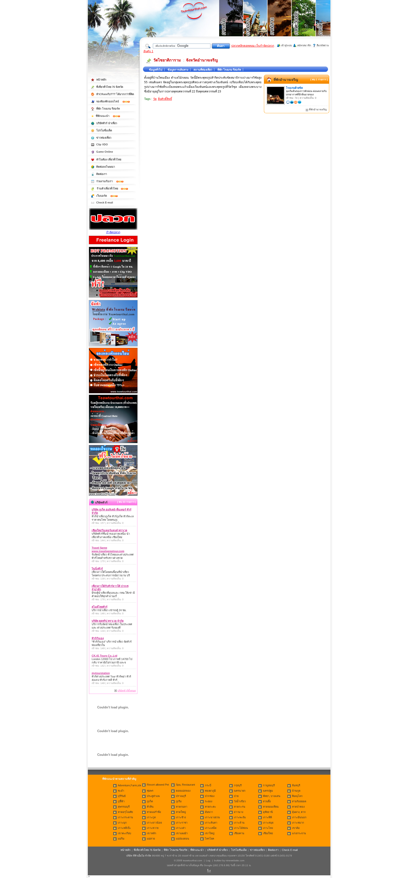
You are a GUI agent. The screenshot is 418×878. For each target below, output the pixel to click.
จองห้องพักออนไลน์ (108, 101)
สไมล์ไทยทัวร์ (99, 606)
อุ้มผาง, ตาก (299, 811)
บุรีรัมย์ (122, 796)
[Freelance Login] (113, 244)
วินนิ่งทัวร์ (97, 568)
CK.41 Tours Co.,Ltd (104, 655)
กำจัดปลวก (113, 232)
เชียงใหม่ (268, 833)
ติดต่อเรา (101, 174)
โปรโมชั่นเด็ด (104, 130)
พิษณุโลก (297, 796)
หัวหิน (150, 806)
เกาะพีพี (267, 817)
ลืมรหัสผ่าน (323, 45)
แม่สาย (151, 838)
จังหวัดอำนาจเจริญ (202, 60)
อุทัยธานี (268, 811)
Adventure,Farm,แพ (129, 785)
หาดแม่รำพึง (154, 811)
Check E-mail (104, 202)
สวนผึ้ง (267, 801)
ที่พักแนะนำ (103, 115)
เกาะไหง (268, 827)
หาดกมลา (181, 806)
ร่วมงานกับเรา (104, 181)
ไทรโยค (209, 838)
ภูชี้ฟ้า (121, 801)
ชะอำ (121, 790)
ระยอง (208, 801)
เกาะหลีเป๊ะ (124, 827)
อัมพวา (209, 811)
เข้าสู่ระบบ (286, 45)
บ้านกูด (296, 790)
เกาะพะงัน (240, 817)
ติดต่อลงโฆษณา (105, 166)
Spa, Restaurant (185, 784)
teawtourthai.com (192, 860)
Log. (208, 860)
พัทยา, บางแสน (271, 796)
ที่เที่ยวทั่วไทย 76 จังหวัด (109, 86)
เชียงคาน (239, 833)
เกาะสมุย (268, 822)
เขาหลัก (151, 833)
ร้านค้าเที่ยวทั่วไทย (107, 188)
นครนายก (240, 790)
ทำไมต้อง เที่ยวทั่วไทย (108, 159)
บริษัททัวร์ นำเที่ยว (106, 123)
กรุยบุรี (238, 785)
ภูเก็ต (150, 801)
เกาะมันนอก (299, 817)
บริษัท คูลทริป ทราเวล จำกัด (108, 620)
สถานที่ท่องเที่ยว (203, 69)
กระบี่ (208, 785)
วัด (155, 99)
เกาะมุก (122, 822)
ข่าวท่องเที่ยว (103, 137)
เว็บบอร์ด (102, 195)
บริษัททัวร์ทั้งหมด (127, 690)
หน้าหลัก (101, 79)
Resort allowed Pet (158, 784)
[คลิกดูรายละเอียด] (113, 298)
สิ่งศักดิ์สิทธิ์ (165, 99)
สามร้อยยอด (299, 801)
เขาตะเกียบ (124, 833)
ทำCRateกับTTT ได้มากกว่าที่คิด (115, 94)
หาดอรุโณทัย (125, 811)
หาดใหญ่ (181, 811)
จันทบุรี (296, 785)
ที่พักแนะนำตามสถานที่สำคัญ (119, 778)
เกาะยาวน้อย (154, 822)
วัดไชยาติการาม (167, 60)
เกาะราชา (181, 822)
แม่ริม (121, 838)
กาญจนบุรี (269, 785)
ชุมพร (150, 790)
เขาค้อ (296, 827)
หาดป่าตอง (298, 806)
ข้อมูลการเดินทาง (178, 69)
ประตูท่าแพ (153, 796)
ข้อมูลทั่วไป (155, 69)
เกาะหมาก (298, 822)
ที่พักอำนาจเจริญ (286, 80)
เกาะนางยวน (212, 817)
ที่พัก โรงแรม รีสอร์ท (229, 69)
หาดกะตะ (210, 806)
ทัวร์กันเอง (98, 638)
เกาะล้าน (239, 822)
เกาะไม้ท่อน (241, 827)
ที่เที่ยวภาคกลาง (255, 24)
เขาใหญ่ (209, 833)
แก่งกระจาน (299, 833)
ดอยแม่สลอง (183, 790)
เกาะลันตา (211, 822)
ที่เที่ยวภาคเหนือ (231, 24)
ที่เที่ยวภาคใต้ (328, 24)
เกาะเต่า (181, 827)
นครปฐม (268, 790)
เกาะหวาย (152, 827)
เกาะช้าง (181, 817)
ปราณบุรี (181, 796)
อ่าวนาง (238, 811)
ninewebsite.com (235, 860)
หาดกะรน (239, 806)
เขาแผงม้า (182, 833)
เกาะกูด (151, 817)
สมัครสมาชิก (304, 45)
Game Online (104, 151)
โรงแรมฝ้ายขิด (294, 87)
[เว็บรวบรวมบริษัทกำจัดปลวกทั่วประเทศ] (113, 229)
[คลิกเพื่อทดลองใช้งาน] (113, 495)
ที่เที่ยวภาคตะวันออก (304, 24)
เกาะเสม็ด (210, 827)
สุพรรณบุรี (124, 806)
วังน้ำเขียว (240, 801)
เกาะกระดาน (125, 817)
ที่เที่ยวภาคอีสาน (280, 24)
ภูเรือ (179, 801)
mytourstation (101, 673)
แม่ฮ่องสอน (182, 838)
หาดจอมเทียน (271, 806)
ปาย (236, 796)
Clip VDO (102, 144)
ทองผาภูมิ (210, 790)
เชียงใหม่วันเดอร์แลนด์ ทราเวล (109, 530)
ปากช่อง (209, 796)
